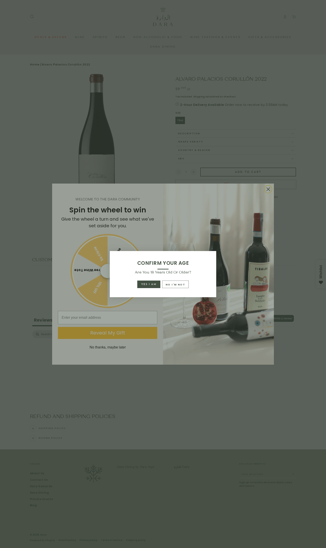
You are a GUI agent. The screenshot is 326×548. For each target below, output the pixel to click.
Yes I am (148, 284)
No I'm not (175, 284)
